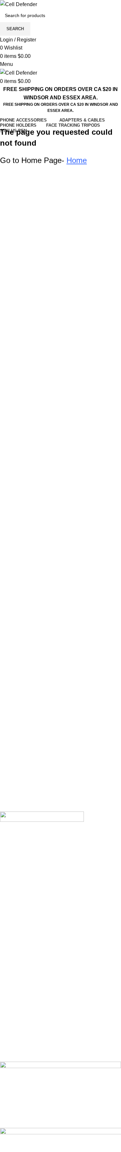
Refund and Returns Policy (31, 1031)
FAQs (6, 1019)
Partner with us (17, 974)
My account (13, 926)
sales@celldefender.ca (42, 783)
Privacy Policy (16, 1007)
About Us (10, 938)
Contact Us (12, 962)
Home (7, 914)
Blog (5, 986)
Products (10, 950)
